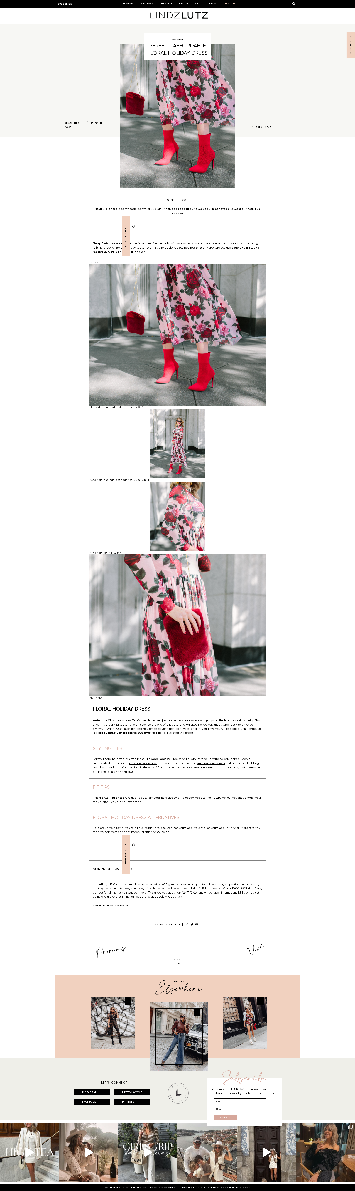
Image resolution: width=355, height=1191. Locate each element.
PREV (259, 127)
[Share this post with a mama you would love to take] (29, 1152)
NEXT (268, 127)
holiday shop (350, 45)
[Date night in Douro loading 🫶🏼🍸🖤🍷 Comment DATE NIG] (325, 1152)
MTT (247, 1187)
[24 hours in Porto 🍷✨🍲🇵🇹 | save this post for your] (266, 1152)
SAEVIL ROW (234, 1187)
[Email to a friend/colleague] (101, 122)
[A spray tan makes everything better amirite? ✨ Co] (88, 1152)
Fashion (177, 39)
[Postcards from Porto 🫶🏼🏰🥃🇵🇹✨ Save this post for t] (207, 1152)
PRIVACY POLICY (192, 1187)
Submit (225, 1117)
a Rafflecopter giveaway (111, 905)
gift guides (183, 243)
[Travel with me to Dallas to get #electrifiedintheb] (148, 1152)
